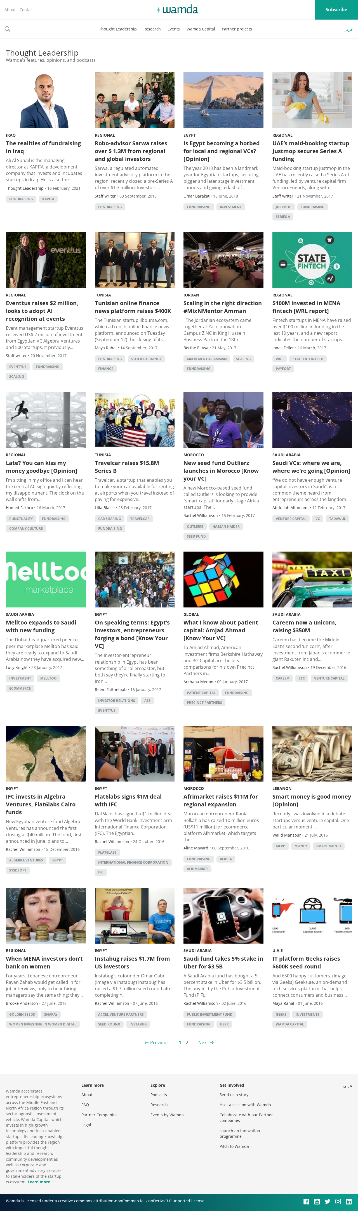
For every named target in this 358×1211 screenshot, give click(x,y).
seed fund (196, 536)
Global (191, 614)
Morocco (193, 454)
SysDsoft (17, 870)
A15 (147, 700)
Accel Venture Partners (121, 1014)
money (301, 846)
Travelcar (140, 518)
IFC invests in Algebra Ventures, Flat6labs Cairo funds (41, 804)
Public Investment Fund (209, 1014)
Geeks (281, 1014)
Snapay (50, 1014)
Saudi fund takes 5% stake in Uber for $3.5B (223, 962)
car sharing (109, 518)
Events (174, 29)
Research (152, 29)
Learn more (39, 1181)
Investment (231, 207)
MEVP (280, 846)
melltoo (48, 678)
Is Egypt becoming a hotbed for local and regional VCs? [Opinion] (221, 151)
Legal (86, 1124)
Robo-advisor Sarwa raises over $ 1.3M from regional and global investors (131, 151)
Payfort (283, 368)
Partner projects (237, 29)
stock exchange (146, 359)
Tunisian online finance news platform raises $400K (133, 307)
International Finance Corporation (133, 862)
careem (282, 678)
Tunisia (103, 295)
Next (203, 1042)
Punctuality (21, 518)
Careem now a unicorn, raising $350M (304, 626)
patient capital (201, 692)
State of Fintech (308, 359)
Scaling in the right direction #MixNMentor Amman (222, 307)
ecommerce (20, 688)
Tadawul (337, 518)
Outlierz (195, 526)
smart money (328, 846)
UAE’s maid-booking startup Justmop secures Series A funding (310, 151)
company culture (26, 528)
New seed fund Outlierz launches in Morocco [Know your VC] (221, 470)
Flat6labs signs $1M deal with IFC (128, 800)
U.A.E (277, 950)
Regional (105, 135)
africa (226, 859)
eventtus (18, 366)
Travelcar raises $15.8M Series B (127, 466)
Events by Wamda (167, 1114)
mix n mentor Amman (207, 359)
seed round (109, 1024)
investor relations (116, 700)
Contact (27, 9)
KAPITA (48, 199)
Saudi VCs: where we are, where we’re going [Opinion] (311, 466)
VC (317, 518)
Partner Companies (99, 1114)
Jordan (191, 295)
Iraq (11, 135)
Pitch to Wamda (234, 1146)
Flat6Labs (107, 852)
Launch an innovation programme (240, 1133)
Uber (224, 1024)
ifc (100, 872)
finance (105, 368)
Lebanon (281, 788)
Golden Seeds (22, 1014)
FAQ (85, 1104)
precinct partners (204, 702)
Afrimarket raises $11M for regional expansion (220, 800)
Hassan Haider (226, 526)
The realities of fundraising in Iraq (43, 147)
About (10, 9)
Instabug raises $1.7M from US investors (132, 962)
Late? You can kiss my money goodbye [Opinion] (41, 466)
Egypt (189, 135)
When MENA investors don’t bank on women (44, 962)
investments (307, 1014)
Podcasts (158, 1094)
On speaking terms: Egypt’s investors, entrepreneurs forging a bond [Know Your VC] (132, 634)
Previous (159, 1042)
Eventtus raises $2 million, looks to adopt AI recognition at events (42, 310)
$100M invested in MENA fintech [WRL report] (306, 307)
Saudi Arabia (286, 454)
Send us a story (234, 1094)
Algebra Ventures (26, 860)
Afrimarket (197, 868)
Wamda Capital (201, 29)
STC (302, 678)
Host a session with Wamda (245, 1104)
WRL (279, 359)
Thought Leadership (118, 29)
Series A (283, 216)
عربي (348, 29)
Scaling (16, 376)
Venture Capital (291, 518)
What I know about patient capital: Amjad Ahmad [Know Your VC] (220, 630)
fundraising (21, 199)
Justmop (283, 207)
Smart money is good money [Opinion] (311, 800)
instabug (138, 1024)
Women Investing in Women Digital (42, 1024)
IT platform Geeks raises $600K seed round (306, 962)
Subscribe (336, 9)
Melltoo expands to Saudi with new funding (41, 626)
